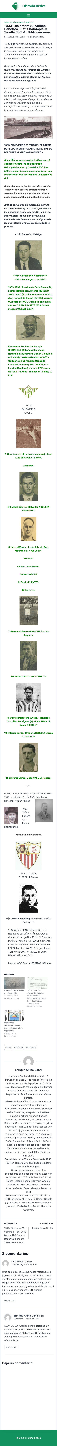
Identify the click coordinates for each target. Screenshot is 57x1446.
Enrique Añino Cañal (16, 37)
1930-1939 (9, 22)
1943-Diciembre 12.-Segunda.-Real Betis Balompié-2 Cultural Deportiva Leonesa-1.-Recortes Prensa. (15, 1233)
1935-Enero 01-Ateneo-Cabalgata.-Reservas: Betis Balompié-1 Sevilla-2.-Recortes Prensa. (36, 995)
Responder (9, 1300)
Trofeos (29, 22)
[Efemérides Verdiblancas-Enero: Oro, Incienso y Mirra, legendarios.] (14, 1015)
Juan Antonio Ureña (42, 1225)
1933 (8, 1047)
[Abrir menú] (28, 15)
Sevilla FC (31, 1047)
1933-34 (18, 1047)
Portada (19, 22)
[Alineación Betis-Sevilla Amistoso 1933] (14, 983)
